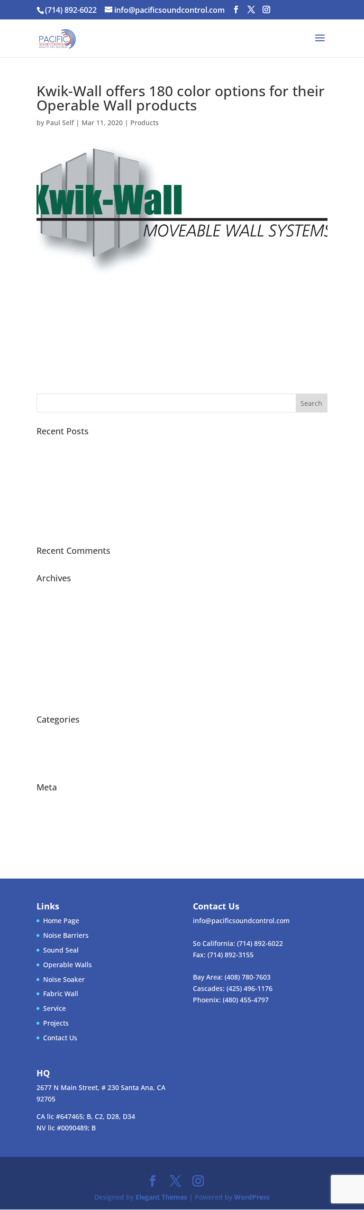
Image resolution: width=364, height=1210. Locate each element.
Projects (49, 762)
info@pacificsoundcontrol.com (241, 920)
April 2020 (52, 651)
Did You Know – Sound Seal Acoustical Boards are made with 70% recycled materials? (172, 526)
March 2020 (55, 665)
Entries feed (55, 816)
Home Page (61, 920)
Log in (45, 801)
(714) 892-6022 (260, 943)
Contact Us (60, 1037)
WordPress (252, 1196)
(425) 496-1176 (250, 988)
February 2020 (59, 680)
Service (54, 1008)
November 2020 (61, 607)
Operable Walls (67, 964)
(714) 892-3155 (231, 954)
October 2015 (57, 694)
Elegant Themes (161, 1196)
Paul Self (60, 122)
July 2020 (50, 621)
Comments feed (61, 830)
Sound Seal (61, 949)
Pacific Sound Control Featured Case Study (104, 445)
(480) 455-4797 (246, 999)
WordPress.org (59, 845)
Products (144, 122)
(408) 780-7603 (248, 976)
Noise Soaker (64, 979)
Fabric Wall (60, 993)
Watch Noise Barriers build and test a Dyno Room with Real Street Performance (162, 485)
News (45, 733)
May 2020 (51, 636)
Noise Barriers (66, 935)
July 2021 (50, 592)
